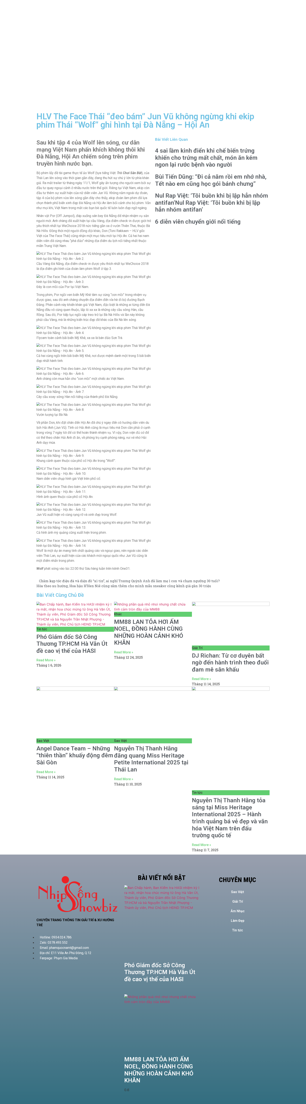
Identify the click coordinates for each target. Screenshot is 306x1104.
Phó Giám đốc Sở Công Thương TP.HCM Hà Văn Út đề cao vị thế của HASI (71, 643)
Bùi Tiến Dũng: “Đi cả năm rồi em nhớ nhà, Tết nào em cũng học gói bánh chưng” (210, 180)
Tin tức (237, 930)
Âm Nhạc (238, 911)
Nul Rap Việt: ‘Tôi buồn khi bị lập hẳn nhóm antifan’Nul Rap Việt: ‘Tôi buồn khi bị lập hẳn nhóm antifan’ (211, 202)
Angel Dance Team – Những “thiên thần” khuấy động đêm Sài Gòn (74, 755)
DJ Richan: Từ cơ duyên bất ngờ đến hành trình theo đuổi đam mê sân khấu (230, 662)
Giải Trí (237, 901)
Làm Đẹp (237, 921)
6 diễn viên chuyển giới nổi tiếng (198, 221)
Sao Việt (237, 892)
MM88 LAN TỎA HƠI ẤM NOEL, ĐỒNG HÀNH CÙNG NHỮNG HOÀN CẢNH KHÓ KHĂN (148, 632)
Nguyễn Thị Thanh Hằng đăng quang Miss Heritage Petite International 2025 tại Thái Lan (151, 759)
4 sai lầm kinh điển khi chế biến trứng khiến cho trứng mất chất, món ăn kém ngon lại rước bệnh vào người (206, 157)
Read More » (46, 660)
